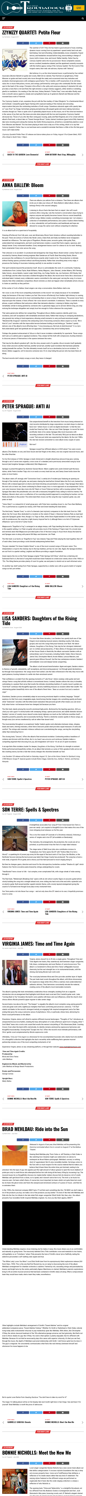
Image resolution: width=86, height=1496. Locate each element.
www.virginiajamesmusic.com (70, 1047)
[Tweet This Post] (36, 43)
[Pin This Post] (49, 43)
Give (79, 8)
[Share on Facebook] (23, 43)
